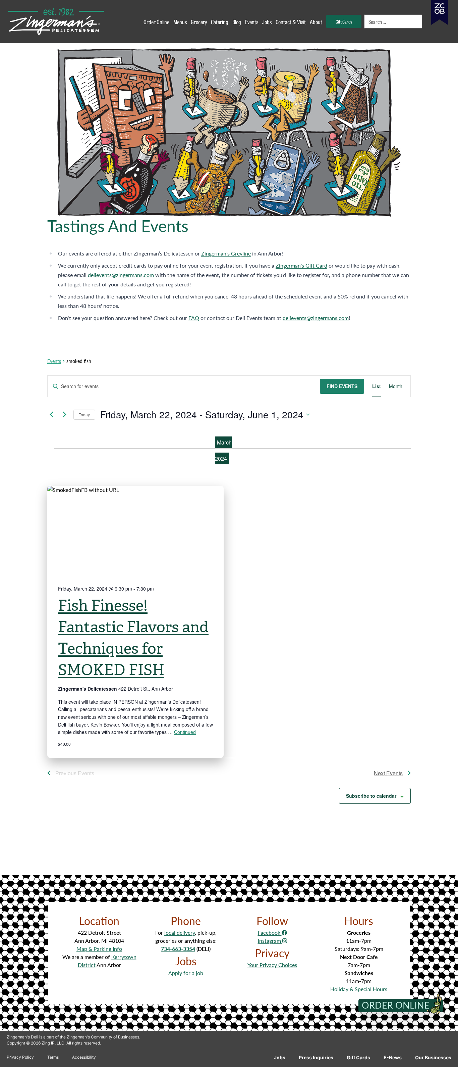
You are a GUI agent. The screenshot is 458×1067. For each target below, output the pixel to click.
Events (54, 361)
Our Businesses (433, 1057)
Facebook (270, 932)
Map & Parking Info (99, 949)
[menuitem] (393, 21)
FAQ (193, 318)
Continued (185, 732)
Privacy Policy (20, 1057)
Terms (53, 1057)
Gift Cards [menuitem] (344, 21)
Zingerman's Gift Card (301, 265)
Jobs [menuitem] (267, 21)
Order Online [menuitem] (156, 21)
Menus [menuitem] (180, 21)
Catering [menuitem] (219, 21)
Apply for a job (185, 973)
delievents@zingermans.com (121, 275)
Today (84, 414)
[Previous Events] (51, 415)
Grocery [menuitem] (199, 21)
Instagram (270, 940)
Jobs (279, 1057)
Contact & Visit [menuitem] (291, 21)
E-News (393, 1057)
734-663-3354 (178, 949)
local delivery (179, 932)
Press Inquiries (316, 1057)
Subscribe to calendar (371, 795)
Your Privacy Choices (272, 965)
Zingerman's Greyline (226, 253)
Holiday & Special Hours (358, 989)
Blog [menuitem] (236, 21)
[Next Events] (64, 415)
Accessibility (84, 1057)
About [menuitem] (316, 21)
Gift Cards (358, 1057)
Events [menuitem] (251, 21)
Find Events (342, 386)
